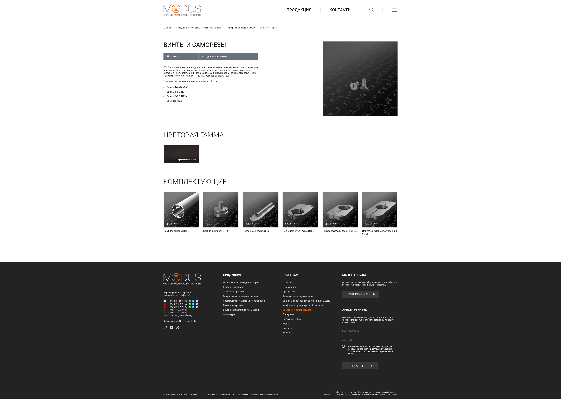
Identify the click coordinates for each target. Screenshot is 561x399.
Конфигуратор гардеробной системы (303, 305)
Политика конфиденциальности (220, 394)
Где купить (289, 314)
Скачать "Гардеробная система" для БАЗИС (306, 300)
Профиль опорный (176, 231)
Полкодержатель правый (339, 231)
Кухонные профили (233, 287)
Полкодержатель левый (299, 231)
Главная (167, 28)
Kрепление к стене (256, 231)
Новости (287, 328)
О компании (289, 287)
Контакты (340, 9)
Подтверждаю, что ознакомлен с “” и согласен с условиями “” (370, 350)
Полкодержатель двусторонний (379, 232)
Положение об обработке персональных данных (258, 394)
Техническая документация (298, 296)
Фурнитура (229, 314)
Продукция (298, 9)
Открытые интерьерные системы (207, 28)
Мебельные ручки (233, 305)
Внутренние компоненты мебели (241, 309)
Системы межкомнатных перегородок (244, 300)
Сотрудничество (292, 319)
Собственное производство (298, 309)
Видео (286, 323)
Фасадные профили (234, 291)
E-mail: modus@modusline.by (177, 315)
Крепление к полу (216, 231)
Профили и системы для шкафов (241, 282)
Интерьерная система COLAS (241, 28)
